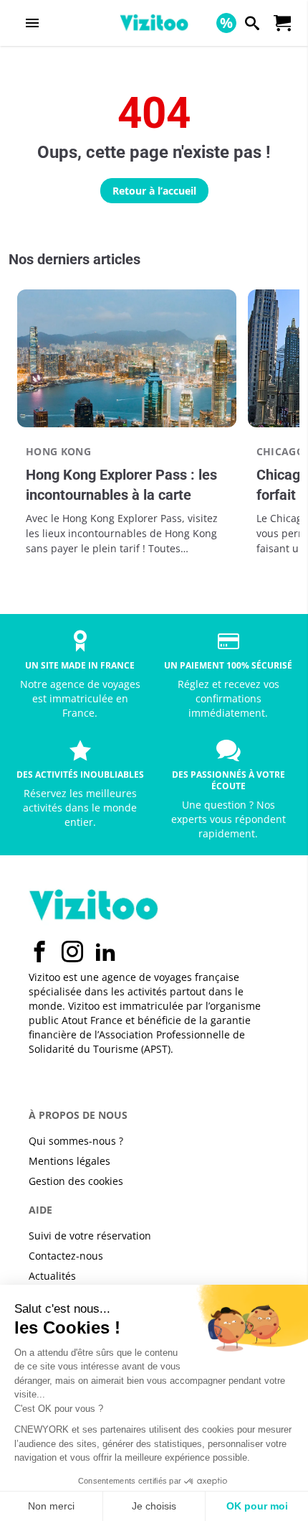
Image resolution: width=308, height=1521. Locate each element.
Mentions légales (69, 1161)
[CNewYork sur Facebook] (39, 951)
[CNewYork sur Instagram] (72, 951)
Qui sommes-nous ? (76, 1141)
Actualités (52, 1276)
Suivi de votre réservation (90, 1235)
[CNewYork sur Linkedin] (105, 951)
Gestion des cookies (76, 1181)
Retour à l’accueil (154, 190)
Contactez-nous (66, 1255)
